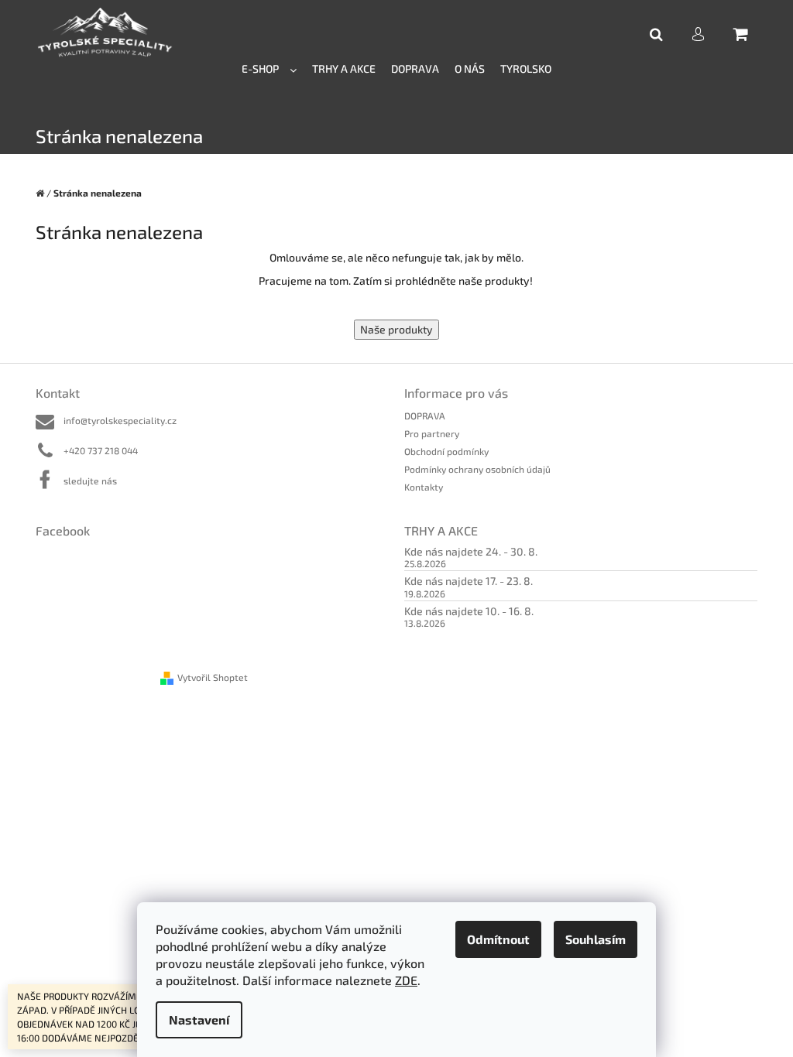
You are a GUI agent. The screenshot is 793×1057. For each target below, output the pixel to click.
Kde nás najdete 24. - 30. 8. (470, 551)
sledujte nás (90, 480)
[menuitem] (269, 67)
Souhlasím (595, 939)
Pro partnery (431, 433)
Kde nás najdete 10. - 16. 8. (469, 611)
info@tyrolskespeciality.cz (120, 420)
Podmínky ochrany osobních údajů (477, 469)
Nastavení (199, 1019)
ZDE (406, 980)
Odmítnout (498, 939)
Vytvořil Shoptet (212, 677)
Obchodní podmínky (446, 451)
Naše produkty (396, 329)
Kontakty (423, 486)
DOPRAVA (424, 415)
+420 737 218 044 (101, 450)
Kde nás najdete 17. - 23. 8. (468, 581)
